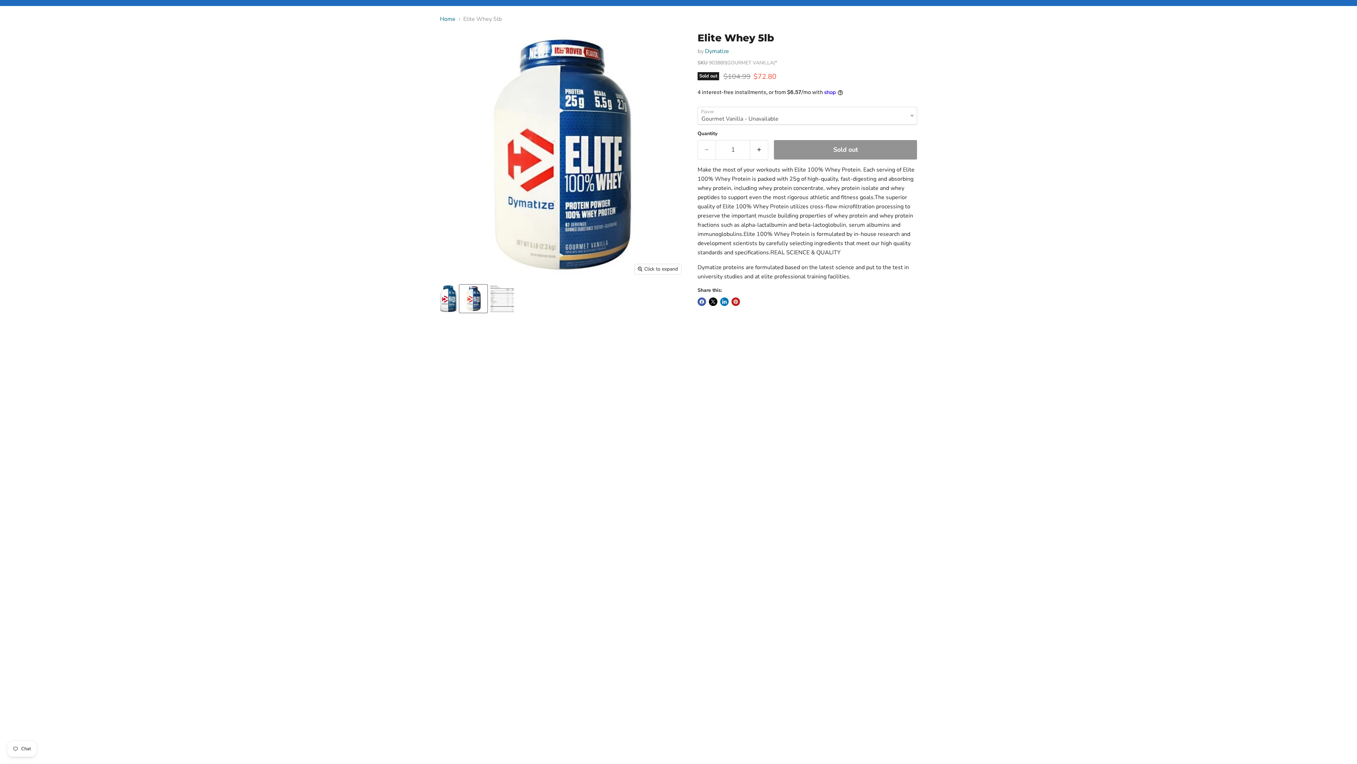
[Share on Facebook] (702, 301)
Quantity (707, 134)
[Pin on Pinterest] (736, 301)
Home (448, 19)
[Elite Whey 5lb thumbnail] (448, 299)
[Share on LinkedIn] (724, 301)
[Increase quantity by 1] (759, 150)
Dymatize (717, 51)
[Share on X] (713, 301)
